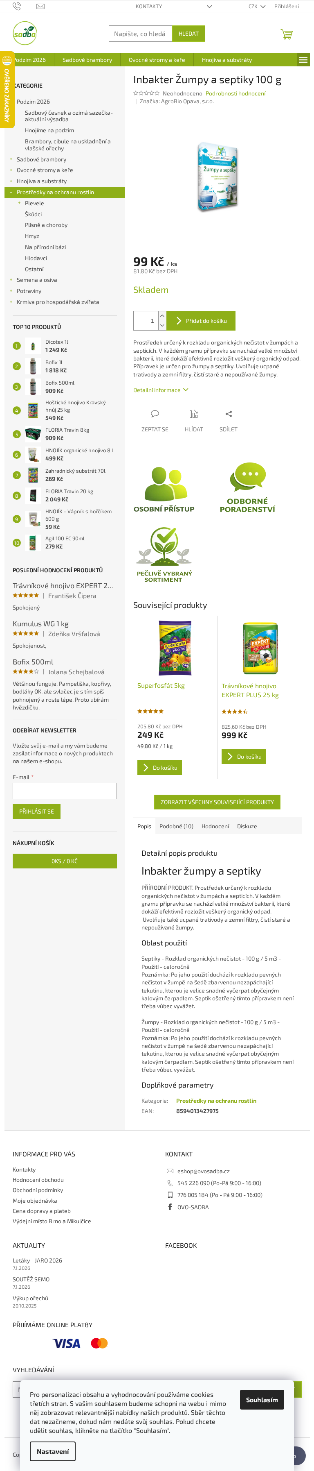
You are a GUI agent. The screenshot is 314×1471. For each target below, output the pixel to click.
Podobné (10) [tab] (176, 826)
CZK (254, 6)
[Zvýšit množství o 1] (162, 316)
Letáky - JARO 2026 (37, 1260)
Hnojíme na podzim (49, 130)
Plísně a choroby (46, 224)
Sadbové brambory (41, 159)
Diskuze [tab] (247, 826)
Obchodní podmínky (38, 1189)
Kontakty (149, 6)
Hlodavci (36, 257)
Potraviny (29, 290)
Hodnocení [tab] (215, 826)
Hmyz (32, 235)
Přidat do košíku (206, 320)
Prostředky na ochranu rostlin (55, 191)
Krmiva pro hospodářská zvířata (58, 301)
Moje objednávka (35, 1200)
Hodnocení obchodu (38, 1179)
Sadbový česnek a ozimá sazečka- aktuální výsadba (69, 116)
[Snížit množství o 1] (162, 325)
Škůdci (33, 214)
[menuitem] (29, 59)
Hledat (189, 33)
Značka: (177, 100)
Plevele (34, 202)
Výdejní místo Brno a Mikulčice (52, 1220)
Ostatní (34, 268)
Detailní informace (157, 389)
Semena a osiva (37, 279)
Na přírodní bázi (45, 246)
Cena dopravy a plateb (42, 1210)
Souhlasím (262, 1399)
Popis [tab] (144, 826)
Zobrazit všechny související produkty (217, 801)
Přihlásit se (36, 811)
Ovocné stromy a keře (45, 169)
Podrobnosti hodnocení (235, 93)
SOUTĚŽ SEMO (31, 1279)
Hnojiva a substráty (42, 180)
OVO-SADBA (193, 1207)
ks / (65, 860)
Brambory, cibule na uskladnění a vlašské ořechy (68, 145)
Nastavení (53, 1451)
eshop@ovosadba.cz (203, 1170)
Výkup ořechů (30, 1297)
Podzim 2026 (33, 101)
